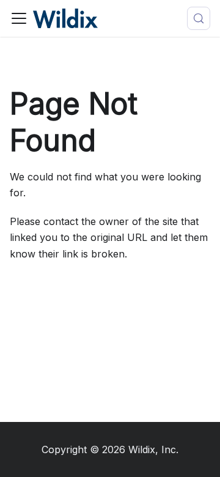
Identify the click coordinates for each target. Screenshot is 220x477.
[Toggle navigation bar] (19, 18)
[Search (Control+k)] (198, 18)
